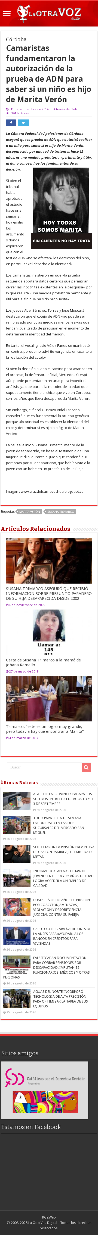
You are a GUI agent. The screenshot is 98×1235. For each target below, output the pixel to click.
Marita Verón (29, 512)
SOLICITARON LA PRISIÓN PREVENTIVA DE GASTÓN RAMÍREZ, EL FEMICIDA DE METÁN (63, 852)
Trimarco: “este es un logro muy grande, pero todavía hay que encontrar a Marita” (45, 729)
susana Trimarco (60, 512)
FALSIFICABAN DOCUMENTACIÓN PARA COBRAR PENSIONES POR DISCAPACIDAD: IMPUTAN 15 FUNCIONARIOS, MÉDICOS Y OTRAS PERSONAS (46, 967)
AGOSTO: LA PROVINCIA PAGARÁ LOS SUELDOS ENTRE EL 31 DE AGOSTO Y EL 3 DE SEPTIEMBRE (63, 799)
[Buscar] (86, 767)
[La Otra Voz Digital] (48, 12)
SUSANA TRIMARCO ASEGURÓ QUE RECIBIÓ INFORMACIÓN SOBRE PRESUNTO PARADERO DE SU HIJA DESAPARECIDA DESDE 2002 (49, 593)
